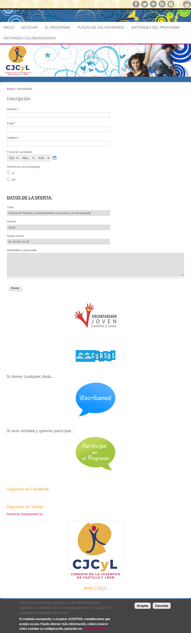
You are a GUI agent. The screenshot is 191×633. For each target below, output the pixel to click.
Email (11, 123)
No (13, 179)
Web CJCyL (95, 588)
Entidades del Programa (156, 27)
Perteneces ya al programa (23, 166)
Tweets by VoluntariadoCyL (24, 514)
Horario (11, 221)
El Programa (57, 27)
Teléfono (13, 137)
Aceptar (142, 606)
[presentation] (54, 157)
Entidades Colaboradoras (30, 38)
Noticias (29, 27)
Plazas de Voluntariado (100, 27)
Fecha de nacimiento (19, 151)
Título (10, 207)
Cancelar (161, 606)
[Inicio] (95, 75)
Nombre (12, 109)
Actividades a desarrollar (22, 250)
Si (13, 173)
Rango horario (15, 235)
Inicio (8, 27)
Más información (95, 629)
